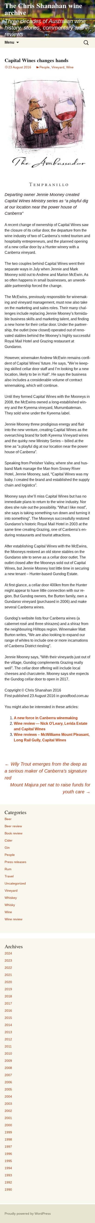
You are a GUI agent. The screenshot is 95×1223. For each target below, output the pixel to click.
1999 (8, 1132)
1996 (8, 1154)
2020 (8, 982)
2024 (8, 953)
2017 (8, 1003)
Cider (8, 840)
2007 (8, 1075)
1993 (8, 1175)
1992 (8, 1182)
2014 (8, 1025)
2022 (8, 967)
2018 (8, 996)
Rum (8, 869)
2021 (8, 975)
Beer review (13, 826)
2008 (8, 1068)
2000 (8, 1125)
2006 (8, 1082)
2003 (8, 1103)
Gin (7, 847)
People (44, 67)
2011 (8, 1046)
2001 (8, 1118)
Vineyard (57, 67)
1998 (8, 1139)
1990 (8, 1189)
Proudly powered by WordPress (28, 1213)
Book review (13, 833)
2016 (8, 1010)
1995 (8, 1161)
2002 (8, 1111)
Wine (70, 67)
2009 (8, 1061)
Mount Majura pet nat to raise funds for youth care (50, 788)
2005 (8, 1089)
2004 (8, 1096)
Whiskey (11, 898)
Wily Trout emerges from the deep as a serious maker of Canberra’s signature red (46, 770)
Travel (9, 876)
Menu (9, 42)
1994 (8, 1168)
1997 (8, 1146)
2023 (8, 960)
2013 (8, 1032)
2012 (8, 1039)
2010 (8, 1053)
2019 (8, 989)
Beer (8, 819)
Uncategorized (15, 883)
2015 (8, 1018)
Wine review (13, 919)
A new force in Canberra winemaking (46, 718)
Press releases (15, 862)
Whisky (10, 905)
